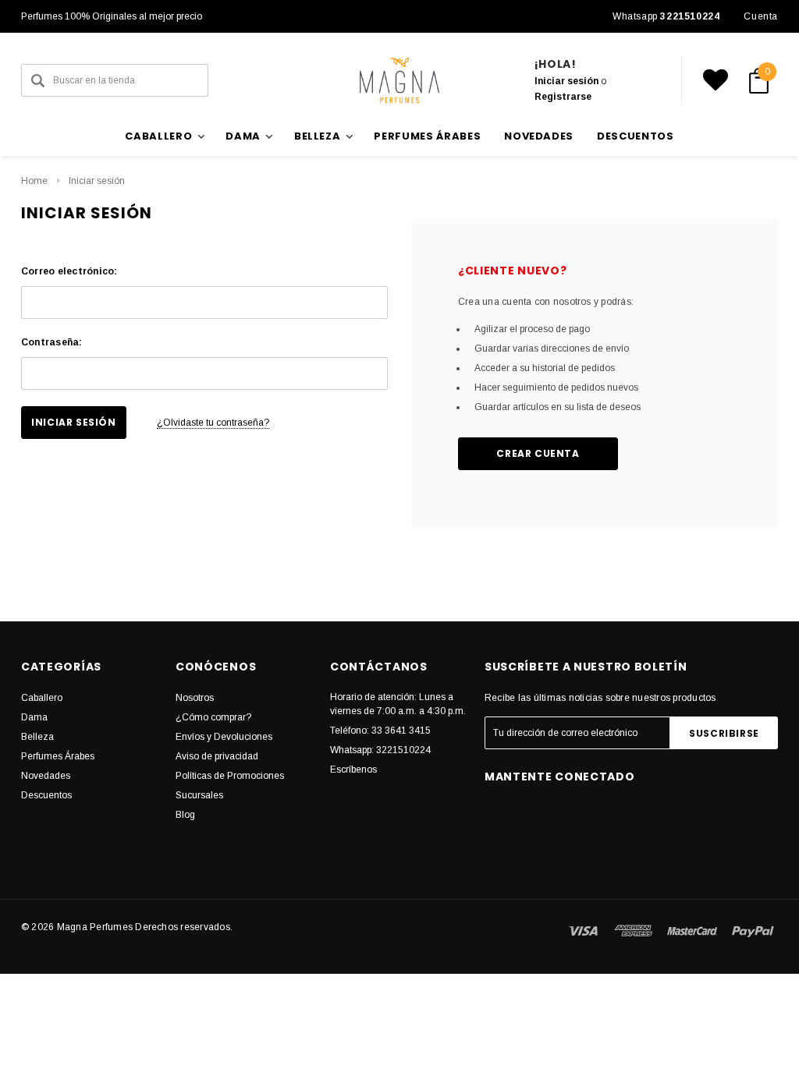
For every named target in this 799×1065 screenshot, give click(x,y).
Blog (185, 814)
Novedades (539, 136)
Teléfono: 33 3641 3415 (380, 730)
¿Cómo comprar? (213, 717)
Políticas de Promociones (230, 775)
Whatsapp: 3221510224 (380, 750)
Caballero (41, 697)
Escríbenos (353, 769)
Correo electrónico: (69, 271)
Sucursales (199, 795)
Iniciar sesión (566, 81)
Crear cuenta (537, 453)
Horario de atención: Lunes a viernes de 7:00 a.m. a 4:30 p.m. (398, 704)
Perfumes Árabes (427, 136)
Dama (34, 717)
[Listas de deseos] (715, 80)
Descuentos (635, 136)
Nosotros (195, 697)
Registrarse (562, 96)
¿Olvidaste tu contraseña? (213, 422)
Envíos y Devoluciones (224, 736)
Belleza (37, 736)
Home (34, 180)
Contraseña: (52, 342)
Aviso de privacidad (217, 756)
